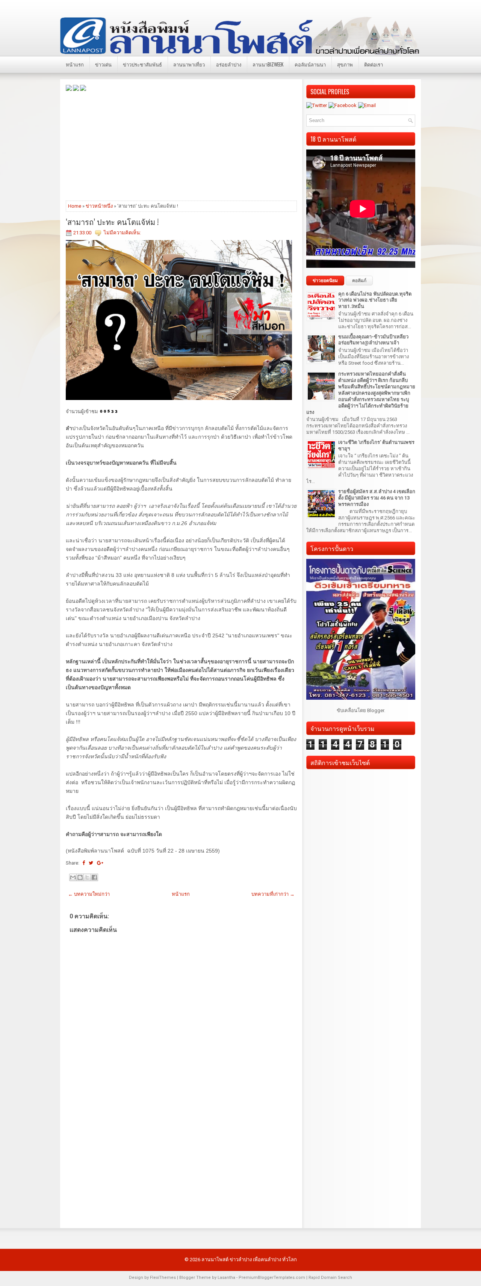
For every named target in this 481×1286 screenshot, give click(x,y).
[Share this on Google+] (100, 863)
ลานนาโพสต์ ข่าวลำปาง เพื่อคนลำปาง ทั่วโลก (249, 1259)
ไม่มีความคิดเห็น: (122, 232)
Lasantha (226, 1277)
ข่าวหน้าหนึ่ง (99, 206)
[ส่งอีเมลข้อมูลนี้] (73, 877)
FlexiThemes (163, 1277)
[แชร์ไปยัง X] (87, 877)
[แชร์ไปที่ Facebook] (94, 877)
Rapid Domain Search (330, 1277)
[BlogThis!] (80, 877)
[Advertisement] (181, 145)
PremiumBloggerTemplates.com (272, 1277)
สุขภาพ (345, 64)
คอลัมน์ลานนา (310, 64)
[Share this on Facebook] (83, 863)
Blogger (375, 710)
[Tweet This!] (91, 863)
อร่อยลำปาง (228, 64)
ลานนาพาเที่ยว (189, 64)
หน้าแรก (75, 64)
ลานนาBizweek (268, 64)
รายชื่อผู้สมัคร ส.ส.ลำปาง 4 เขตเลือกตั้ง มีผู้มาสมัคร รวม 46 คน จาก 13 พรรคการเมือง (376, 498)
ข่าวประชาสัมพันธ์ (142, 64)
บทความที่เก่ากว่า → (273, 894)
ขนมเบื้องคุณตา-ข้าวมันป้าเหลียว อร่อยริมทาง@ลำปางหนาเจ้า (373, 340)
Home (74, 206)
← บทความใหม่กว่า (89, 894)
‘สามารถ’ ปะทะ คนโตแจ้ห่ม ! (112, 221)
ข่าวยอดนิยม (325, 280)
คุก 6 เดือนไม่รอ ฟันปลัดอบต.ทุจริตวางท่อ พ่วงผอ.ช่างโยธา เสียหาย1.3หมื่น (374, 300)
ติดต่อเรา (373, 64)
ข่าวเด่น (103, 64)
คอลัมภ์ (359, 280)
